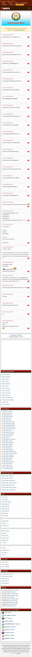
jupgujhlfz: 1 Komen (9, 638)
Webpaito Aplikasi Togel (7, 1)
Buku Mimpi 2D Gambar (7, 576)
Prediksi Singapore (6, 374)
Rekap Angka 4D (5, 508)
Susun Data (4, 552)
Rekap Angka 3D (5, 506)
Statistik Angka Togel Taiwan (8, 485)
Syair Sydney (5, 562)
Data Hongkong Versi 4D (8, 421)
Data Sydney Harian (7, 435)
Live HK (16, 3)
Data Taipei (12, 592)
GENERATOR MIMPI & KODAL (16, 336)
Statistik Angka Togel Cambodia (9, 487)
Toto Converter (5, 515)
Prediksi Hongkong (6, 376)
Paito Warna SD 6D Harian (9, 439)
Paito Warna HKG (7, 430)
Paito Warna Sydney (8, 441)
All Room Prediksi (6, 404)
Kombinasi (4, 533)
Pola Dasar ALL (5, 525)
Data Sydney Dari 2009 (8, 432)
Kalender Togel (5, 521)
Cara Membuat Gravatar (19, 30)
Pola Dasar (4, 523)
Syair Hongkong (5, 566)
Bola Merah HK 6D (7, 460)
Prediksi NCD (5, 402)
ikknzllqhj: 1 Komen (9, 632)
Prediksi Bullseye (6, 388)
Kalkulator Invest (5, 550)
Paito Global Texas (7, 465)
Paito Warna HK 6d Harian (9, 428)
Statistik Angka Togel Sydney (8, 480)
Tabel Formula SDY (7, 414)
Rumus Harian (5, 499)
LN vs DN (4, 542)
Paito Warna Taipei (14, 590)
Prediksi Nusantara (6, 393)
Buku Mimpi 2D (5, 578)
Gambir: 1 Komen (9, 621)
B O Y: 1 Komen (8, 618)
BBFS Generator (5, 531)
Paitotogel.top (13, 653)
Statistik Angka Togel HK (7, 478)
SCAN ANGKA (20, 4)
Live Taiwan (4, 4)
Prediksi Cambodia (6, 383)
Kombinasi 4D (5, 535)
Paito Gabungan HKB (8, 467)
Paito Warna (4, 497)
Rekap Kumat (5, 513)
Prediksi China (5, 386)
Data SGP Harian (7, 418)
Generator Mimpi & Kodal (7, 574)
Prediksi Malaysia (6, 395)
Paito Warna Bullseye (8, 446)
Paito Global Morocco (8, 468)
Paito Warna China (7, 448)
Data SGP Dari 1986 (8, 416)
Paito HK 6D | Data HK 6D (9, 427)
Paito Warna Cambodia (8, 442)
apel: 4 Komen (8, 612)
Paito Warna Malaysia (8, 449)
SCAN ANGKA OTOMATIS (16, 335)
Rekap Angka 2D (5, 504)
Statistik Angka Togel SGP (8, 475)
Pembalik (4, 547)
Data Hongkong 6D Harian (9, 425)
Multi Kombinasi (5, 537)
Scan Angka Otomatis (7, 501)
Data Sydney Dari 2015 (8, 434)
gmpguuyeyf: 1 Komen (10, 626)
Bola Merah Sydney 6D (8, 461)
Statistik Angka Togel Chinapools (9, 482)
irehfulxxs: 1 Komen (9, 635)
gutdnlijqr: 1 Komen (9, 629)
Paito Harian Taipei (14, 593)
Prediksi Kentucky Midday (8, 400)
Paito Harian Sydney (8, 458)
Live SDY (3, 3)
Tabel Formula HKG (7, 413)
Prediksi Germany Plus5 (7, 397)
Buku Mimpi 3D (5, 581)
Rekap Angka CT (5, 511)
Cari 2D (3, 554)
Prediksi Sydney (5, 379)
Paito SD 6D (6, 437)
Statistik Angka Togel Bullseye (9, 489)
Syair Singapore (5, 564)
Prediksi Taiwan (5, 381)
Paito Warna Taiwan (7, 444)
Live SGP (10, 3)
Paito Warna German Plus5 (9, 451)
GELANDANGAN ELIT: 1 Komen (12, 624)
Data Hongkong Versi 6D (8, 423)
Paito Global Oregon (7, 463)
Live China (12, 4)
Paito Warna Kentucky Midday (10, 453)
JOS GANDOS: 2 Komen (10, 615)
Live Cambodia (24, 3)
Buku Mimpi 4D (5, 583)
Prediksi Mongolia (6, 390)
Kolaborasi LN (5, 540)
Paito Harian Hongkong (8, 454)
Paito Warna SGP (7, 420)
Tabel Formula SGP (7, 411)
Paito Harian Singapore (8, 456)
